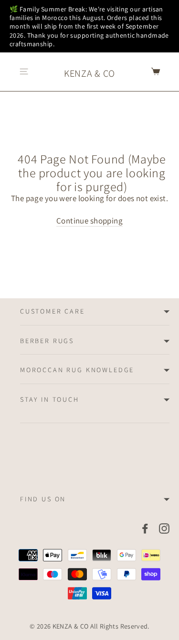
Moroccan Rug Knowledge (77, 370)
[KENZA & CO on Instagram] (164, 528)
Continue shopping (89, 220)
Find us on (43, 499)
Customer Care (52, 311)
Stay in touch (49, 399)
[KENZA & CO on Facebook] (145, 528)
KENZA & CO (89, 73)
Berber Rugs (47, 340)
